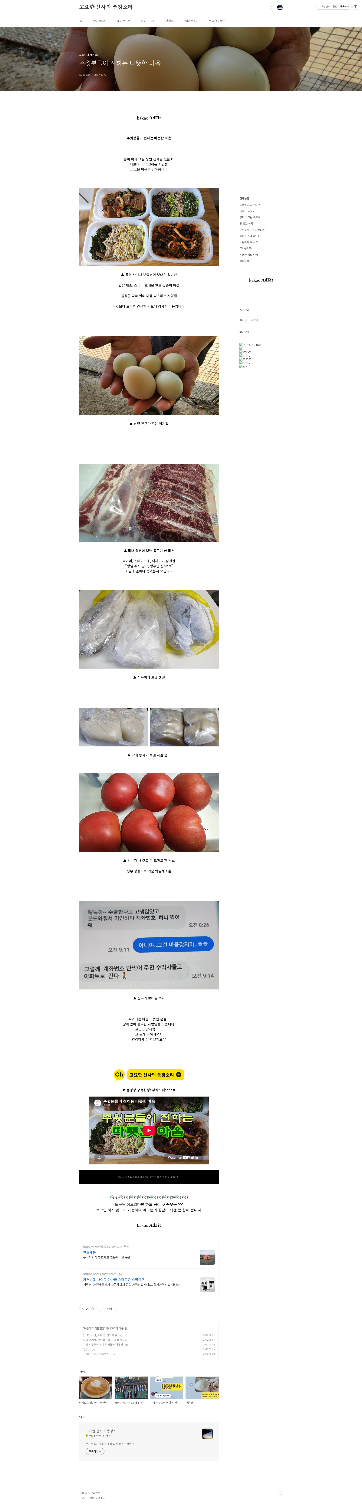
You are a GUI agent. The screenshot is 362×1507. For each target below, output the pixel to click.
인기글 (254, 320)
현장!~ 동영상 (247, 211)
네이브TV (191, 20)
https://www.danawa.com (99, 1273)
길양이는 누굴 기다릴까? (96, 1354)
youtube (99, 20)
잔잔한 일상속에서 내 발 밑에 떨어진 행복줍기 (111, 1444)
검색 (271, 7)
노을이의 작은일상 (94, 1328)
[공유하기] (92, 1309)
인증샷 (86, 1349)
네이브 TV (123, 20)
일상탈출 (244, 261)
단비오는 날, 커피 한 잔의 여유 (100, 1335)
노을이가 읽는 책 (248, 242)
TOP (280, 1494)
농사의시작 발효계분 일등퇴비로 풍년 (107, 1257)
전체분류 (244, 198)
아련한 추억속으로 (249, 236)
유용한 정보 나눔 (248, 254)
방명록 (169, 20)
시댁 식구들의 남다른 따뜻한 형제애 (103, 1344)
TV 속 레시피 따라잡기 (252, 230)
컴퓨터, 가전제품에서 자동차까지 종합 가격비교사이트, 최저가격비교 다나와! (132, 1284)
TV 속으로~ (245, 248)
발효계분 (89, 1252)
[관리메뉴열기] (355, 6)
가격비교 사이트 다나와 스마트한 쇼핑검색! (114, 1279)
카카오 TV (147, 20)
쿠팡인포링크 (217, 20)
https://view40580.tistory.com (102, 1246)
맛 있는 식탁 (246, 223)
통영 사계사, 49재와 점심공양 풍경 (102, 1340)
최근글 (243, 320)
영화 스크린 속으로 (250, 217)
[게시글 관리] (97, 1309)
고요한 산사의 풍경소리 (106, 7)
